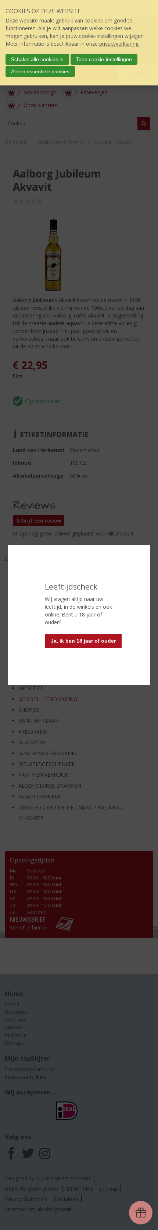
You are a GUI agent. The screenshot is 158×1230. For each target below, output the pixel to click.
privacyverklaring (119, 43)
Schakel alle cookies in (37, 59)
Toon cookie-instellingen (104, 59)
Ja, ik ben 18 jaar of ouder (83, 641)
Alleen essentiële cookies (40, 71)
